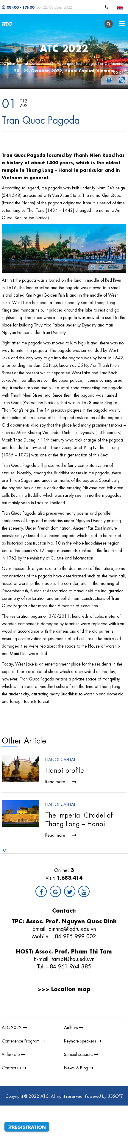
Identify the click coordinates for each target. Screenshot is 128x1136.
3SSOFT (115, 1095)
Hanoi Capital (60, 759)
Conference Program (21, 1040)
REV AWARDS (61, 1013)
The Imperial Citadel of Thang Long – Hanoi (79, 818)
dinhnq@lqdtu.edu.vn (72, 928)
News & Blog (76, 1067)
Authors (71, 1027)
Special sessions (79, 1054)
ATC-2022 (12, 1027)
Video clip (11, 1054)
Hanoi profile (64, 769)
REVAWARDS (87, 1013)
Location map (70, 988)
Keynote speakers (80, 1040)
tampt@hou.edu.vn (72, 958)
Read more (55, 781)
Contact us (12, 1067)
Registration (29, 1126)
